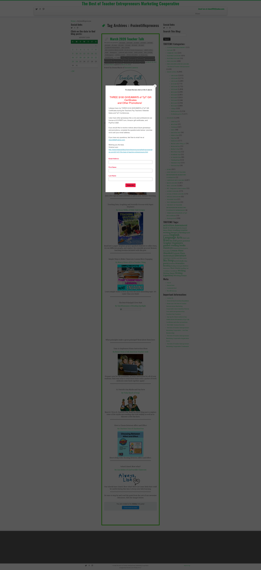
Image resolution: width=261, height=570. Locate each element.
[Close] (154, 86)
